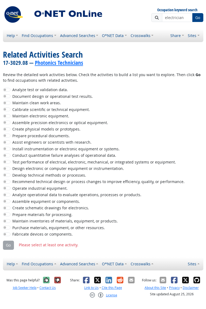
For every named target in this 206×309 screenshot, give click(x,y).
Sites (192, 35)
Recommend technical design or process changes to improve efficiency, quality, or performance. (98, 181)
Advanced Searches (77, 35)
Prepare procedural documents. (41, 135)
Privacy (174, 287)
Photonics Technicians (59, 62)
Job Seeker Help (24, 287)
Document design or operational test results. (52, 96)
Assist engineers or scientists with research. (51, 142)
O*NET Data (113, 35)
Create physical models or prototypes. (46, 129)
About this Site (155, 287)
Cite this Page (112, 287)
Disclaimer (191, 287)
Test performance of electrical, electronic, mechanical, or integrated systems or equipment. (94, 162)
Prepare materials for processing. (42, 214)
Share (175, 35)
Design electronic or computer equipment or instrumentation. (68, 168)
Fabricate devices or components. (42, 234)
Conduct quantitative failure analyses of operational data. (64, 155)
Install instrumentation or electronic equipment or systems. (66, 148)
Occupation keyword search (177, 10)
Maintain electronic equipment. (40, 115)
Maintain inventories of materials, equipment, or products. (65, 221)
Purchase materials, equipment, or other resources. (58, 227)
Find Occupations (37, 35)
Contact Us (47, 287)
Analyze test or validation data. (40, 89)
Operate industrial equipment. (40, 188)
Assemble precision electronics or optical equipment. (60, 122)
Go (197, 17)
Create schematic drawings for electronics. (50, 207)
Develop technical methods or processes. (49, 175)
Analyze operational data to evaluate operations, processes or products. (76, 194)
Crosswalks (140, 35)
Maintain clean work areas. (36, 102)
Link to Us (91, 287)
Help (11, 35)
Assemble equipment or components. (46, 201)
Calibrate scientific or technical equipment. (51, 109)
